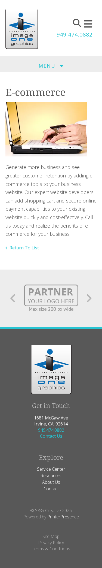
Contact (51, 489)
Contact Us (51, 436)
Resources (51, 476)
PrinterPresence (63, 517)
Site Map (51, 536)
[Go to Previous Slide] (13, 298)
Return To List (24, 248)
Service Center (51, 469)
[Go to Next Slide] (88, 298)
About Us (51, 482)
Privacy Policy (51, 543)
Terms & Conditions (51, 549)
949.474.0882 (74, 34)
